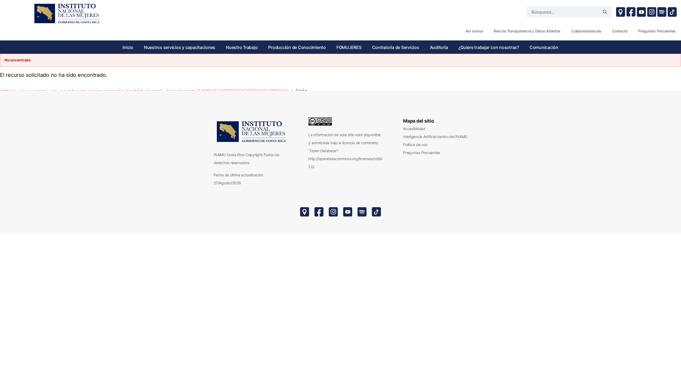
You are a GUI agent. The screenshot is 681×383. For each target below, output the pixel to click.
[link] (66, 13)
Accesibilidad (414, 128)
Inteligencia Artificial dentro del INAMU (435, 136)
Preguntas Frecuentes (421, 152)
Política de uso (415, 144)
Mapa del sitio (418, 121)
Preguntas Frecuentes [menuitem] (657, 31)
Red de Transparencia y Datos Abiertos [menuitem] (527, 31)
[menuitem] (128, 47)
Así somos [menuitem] (474, 31)
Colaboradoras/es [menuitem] (586, 31)
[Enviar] (605, 12)
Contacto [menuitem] (620, 31)
